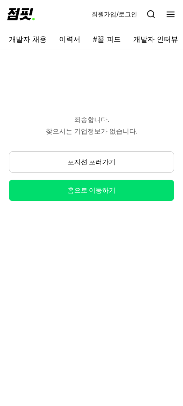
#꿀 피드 (107, 39)
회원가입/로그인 (114, 14)
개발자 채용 (28, 39)
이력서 (69, 39)
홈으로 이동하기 (91, 190)
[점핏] (21, 14)
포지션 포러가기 (91, 162)
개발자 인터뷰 (155, 39)
